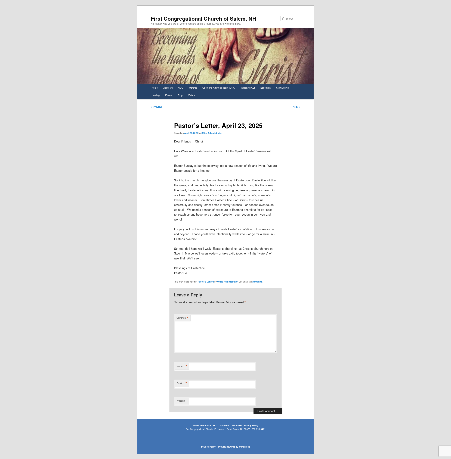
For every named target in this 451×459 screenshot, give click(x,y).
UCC (180, 87)
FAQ (215, 425)
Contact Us (236, 425)
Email (182, 383)
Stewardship (282, 87)
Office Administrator (211, 133)
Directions (224, 425)
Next (296, 106)
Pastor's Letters (206, 281)
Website (181, 400)
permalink (257, 281)
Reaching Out (248, 87)
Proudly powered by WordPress (234, 446)
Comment (183, 318)
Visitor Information (202, 425)
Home (155, 87)
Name (182, 366)
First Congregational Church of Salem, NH (203, 18)
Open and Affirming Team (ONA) (218, 87)
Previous (156, 106)
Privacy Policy (251, 425)
